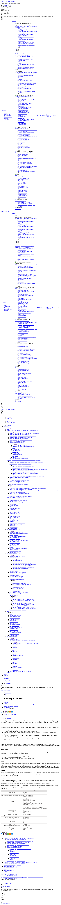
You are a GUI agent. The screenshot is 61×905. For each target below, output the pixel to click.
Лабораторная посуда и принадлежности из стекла (25, 203)
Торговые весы (22, 197)
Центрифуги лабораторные (25, 107)
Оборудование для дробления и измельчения (18, 845)
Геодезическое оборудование (25, 43)
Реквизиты (6, 119)
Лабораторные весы (23, 186)
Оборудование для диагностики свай (16, 861)
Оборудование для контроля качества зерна (25, 57)
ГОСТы (39, 115)
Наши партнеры (8, 115)
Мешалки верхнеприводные (25, 103)
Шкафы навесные (22, 148)
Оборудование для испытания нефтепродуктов (25, 35)
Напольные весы (22, 190)
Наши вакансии (48, 115)
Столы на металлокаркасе (24, 162)
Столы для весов (22, 131)
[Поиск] (2, 19)
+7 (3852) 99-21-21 (6, 5)
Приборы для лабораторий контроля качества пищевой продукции (24, 54)
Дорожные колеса (14, 853)
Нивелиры (12, 854)
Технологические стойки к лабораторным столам (25, 168)
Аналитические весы (23, 178)
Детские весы (21, 182)
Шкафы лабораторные (24, 147)
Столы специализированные (25, 164)
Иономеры (21, 118)
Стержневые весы (22, 195)
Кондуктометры (22, 116)
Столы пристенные (23, 140)
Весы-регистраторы (23, 179)
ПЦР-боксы (18, 209)
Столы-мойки (21, 142)
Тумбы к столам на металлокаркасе (27, 144)
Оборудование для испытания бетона (16, 843)
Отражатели (13, 855)
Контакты (54, 115)
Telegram (7, 694)
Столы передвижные (23, 139)
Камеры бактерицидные (24, 120)
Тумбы (20, 143)
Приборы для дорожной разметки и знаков (20, 849)
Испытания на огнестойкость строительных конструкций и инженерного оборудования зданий (27, 82)
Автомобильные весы (23, 176)
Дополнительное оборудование (26, 42)
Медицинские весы (23, 187)
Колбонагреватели (23, 102)
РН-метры (20, 115)
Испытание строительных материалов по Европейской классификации (25, 75)
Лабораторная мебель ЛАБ (22, 128)
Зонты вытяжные (22, 155)
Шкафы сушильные (23, 98)
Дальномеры (13, 851)
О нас (5, 113)
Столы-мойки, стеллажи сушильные (27, 166)
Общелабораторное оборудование (23, 96)
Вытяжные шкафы (23, 154)
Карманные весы (22, 183)
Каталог (14, 21)
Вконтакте (8, 693)
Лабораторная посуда (20, 201)
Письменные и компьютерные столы (27, 130)
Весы (16, 175)
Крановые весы (22, 185)
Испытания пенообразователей (26, 84)
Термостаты (21, 106)
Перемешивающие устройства (26, 99)
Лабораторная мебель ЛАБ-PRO (23, 152)
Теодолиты (12, 858)
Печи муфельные (22, 114)
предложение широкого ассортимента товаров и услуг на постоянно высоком (22, 877)
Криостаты (21, 122)
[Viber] (6, 711)
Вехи (11, 850)
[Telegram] (4, 895)
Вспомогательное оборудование (26, 171)
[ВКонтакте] (1, 711)
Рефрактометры (22, 123)
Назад (9, 417)
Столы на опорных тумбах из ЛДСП (27, 136)
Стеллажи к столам (23, 160)
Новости (44, 115)
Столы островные (22, 138)
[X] (3, 711)
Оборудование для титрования (26, 119)
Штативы (12, 859)
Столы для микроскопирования (26, 132)
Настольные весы (22, 191)
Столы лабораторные (23, 135)
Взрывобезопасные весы (24, 181)
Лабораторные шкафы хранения (26, 156)
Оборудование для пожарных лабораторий (26, 72)
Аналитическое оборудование (25, 68)
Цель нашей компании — (12, 875)
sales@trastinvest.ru (5, 690)
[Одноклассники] (10, 711)
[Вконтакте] (4, 893)
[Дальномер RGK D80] (10, 714)
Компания (3, 110)
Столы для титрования (24, 134)
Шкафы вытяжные (23, 146)
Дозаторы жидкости (23, 111)
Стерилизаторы (22, 124)
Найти (2, 899)
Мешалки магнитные (23, 104)
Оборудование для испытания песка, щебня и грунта (20, 841)
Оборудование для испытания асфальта (16, 839)
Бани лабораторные (23, 110)
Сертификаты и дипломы (8, 117)
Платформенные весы (23, 194)
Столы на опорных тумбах (25, 163)
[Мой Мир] (12, 711)
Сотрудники (7, 114)
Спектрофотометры (23, 108)
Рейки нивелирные (14, 857)
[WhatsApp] (8, 711)
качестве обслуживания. (9, 878)
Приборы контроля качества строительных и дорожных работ (25, 433)
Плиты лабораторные (23, 112)
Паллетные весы (22, 193)
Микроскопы (21, 100)
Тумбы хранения (22, 170)
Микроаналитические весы (25, 189)
